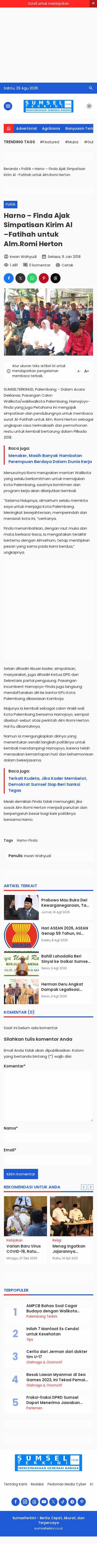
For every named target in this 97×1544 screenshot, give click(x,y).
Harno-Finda (27, 840)
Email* (10, 1150)
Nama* (11, 1128)
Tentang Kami (15, 1484)
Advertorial (26, 128)
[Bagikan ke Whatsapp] (32, 278)
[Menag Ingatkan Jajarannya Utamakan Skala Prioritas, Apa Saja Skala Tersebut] (71, 1216)
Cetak (67, 265)
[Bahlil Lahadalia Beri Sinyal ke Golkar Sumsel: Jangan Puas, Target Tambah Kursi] (21, 963)
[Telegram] (72, 1502)
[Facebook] (15, 1502)
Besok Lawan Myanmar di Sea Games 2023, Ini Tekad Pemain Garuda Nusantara (57, 1380)
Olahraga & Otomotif (44, 1362)
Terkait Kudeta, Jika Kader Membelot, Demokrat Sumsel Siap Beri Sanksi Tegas (47, 784)
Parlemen (34, 1408)
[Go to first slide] (90, 1187)
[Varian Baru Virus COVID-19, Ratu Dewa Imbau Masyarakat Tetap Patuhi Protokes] (25, 1216)
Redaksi (37, 1484)
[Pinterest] (82, 1502)
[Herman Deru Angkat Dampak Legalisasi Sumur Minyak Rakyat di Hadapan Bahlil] (21, 991)
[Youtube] (44, 1502)
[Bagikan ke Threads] (55, 278)
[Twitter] (53, 1502)
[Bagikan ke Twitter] (20, 278)
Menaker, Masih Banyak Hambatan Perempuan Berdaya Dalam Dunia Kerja (50, 459)
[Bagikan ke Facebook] (9, 278)
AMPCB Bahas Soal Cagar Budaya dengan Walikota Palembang (51, 1311)
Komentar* (15, 1066)
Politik (10, 204)
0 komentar (39, 265)
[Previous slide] (84, 1187)
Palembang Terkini (41, 1316)
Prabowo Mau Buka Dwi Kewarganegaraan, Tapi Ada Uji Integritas (65, 905)
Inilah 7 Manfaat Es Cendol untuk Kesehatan (52, 1331)
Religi (56, 1240)
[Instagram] (25, 1502)
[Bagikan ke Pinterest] (44, 278)
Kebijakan (14, 1240)
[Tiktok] (63, 1502)
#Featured (49, 141)
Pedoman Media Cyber (67, 1484)
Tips (29, 1339)
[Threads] (34, 1502)
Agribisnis (51, 128)
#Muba (71, 141)
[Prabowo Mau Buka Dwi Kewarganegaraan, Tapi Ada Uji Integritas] (21, 907)
